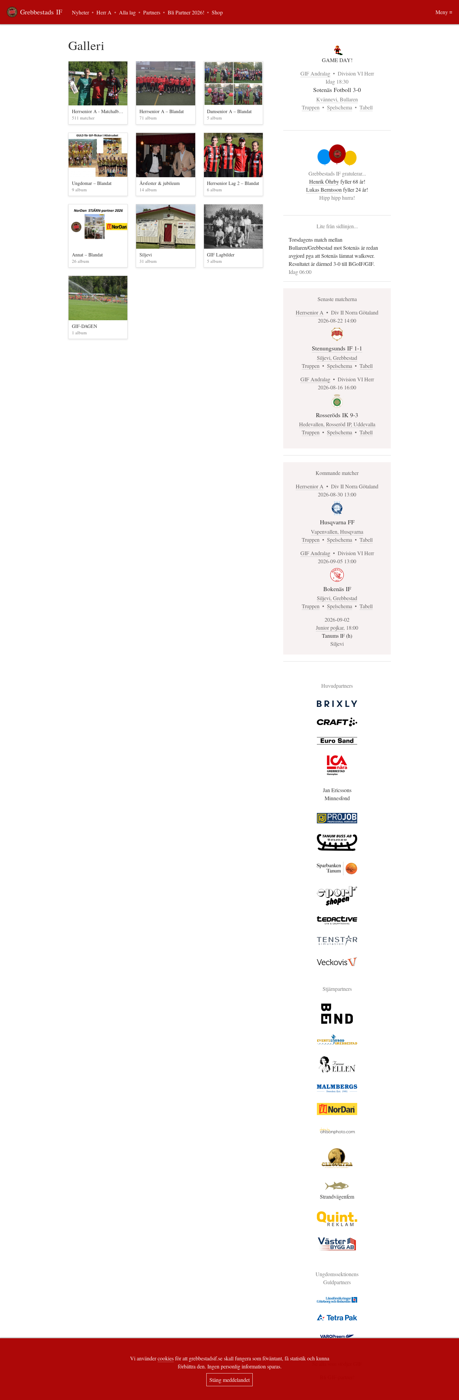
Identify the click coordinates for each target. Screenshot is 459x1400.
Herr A (104, 12)
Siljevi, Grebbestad (337, 357)
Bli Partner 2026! (186, 12)
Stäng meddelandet (229, 1379)
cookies (166, 1358)
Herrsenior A (310, 312)
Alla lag (127, 12)
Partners (151, 12)
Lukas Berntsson (324, 189)
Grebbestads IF (41, 11)
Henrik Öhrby (324, 181)
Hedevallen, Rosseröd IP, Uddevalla (337, 424)
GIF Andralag (315, 73)
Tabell (366, 107)
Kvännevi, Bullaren (337, 99)
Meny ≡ (443, 11)
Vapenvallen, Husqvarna (337, 531)
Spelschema (339, 107)
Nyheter (80, 12)
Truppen (311, 107)
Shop (217, 12)
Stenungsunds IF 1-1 (337, 348)
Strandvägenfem (337, 1196)
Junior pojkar (329, 627)
